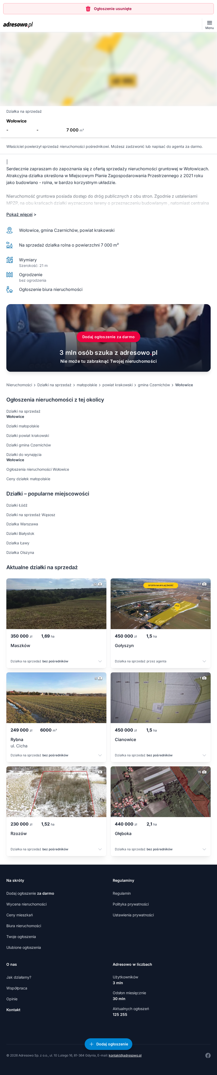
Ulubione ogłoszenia (23, 947)
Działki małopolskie (22, 426)
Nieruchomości (19, 385)
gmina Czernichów (154, 385)
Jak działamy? (18, 977)
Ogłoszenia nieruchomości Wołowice (37, 469)
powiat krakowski (117, 385)
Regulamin (122, 893)
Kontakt (13, 1009)
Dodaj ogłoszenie (30, 893)
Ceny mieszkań (19, 915)
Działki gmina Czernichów (28, 445)
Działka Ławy (17, 543)
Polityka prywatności (131, 904)
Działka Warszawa (22, 524)
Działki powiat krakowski (27, 435)
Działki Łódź (17, 505)
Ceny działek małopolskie (28, 479)
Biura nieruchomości (23, 925)
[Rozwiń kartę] (100, 662)
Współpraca (16, 988)
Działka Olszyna (20, 552)
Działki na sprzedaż (54, 385)
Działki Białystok (20, 533)
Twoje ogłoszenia (21, 936)
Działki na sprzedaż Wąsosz (30, 514)
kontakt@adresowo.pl (125, 1055)
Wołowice (184, 385)
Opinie (11, 999)
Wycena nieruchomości (26, 904)
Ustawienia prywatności (133, 915)
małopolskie (87, 385)
